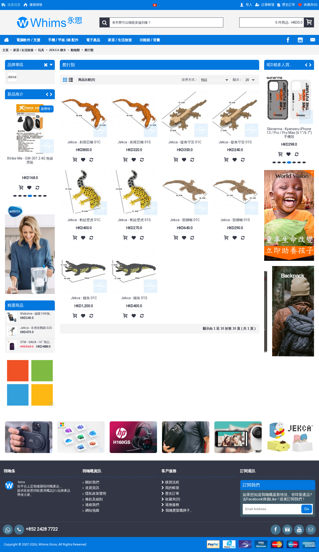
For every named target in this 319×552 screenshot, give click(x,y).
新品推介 (15, 94)
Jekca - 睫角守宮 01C (184, 142)
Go (306, 509)
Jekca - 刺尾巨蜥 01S (134, 142)
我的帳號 (172, 488)
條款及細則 (94, 499)
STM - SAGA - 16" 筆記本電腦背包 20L (37, 342)
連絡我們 (92, 505)
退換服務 (172, 505)
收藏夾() (172, 499)
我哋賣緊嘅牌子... (178, 510)
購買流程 (172, 482)
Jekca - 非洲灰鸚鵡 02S (36, 328)
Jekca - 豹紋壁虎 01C (83, 220)
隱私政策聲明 (95, 493)
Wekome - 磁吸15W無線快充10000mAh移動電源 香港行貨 (37, 313)
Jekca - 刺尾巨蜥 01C (83, 142)
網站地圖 (92, 510)
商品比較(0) (86, 80)
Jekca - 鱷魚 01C (84, 298)
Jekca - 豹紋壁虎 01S (134, 220)
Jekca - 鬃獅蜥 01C (185, 220)
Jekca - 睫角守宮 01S (235, 142)
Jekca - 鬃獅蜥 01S (235, 220)
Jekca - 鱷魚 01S (134, 298)
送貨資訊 (92, 488)
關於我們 (92, 482)
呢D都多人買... (279, 64)
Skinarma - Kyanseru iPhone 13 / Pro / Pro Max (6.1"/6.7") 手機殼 (289, 133)
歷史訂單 (172, 493)
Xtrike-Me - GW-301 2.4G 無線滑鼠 (30, 160)
